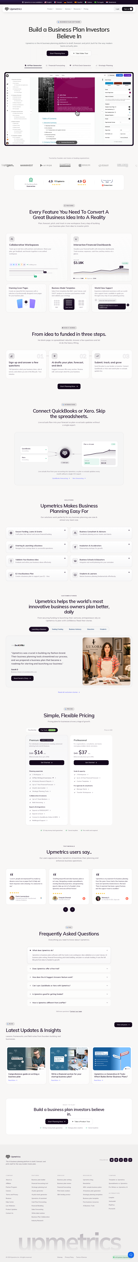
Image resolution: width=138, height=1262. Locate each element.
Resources (77, 9)
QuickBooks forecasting (60, 478)
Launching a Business (39, 629)
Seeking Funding (57, 629)
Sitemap (60, 1257)
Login (117, 9)
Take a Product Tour (82, 1122)
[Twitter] (121, 1160)
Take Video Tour (82, 53)
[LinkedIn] (125, 1160)
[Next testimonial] (72, 909)
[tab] (33, 66)
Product (50, 9)
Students (103, 629)
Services (68, 9)
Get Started (45, 762)
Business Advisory (75, 629)
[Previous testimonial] (65, 909)
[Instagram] (130, 1160)
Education (90, 629)
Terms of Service (81, 1257)
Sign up (126, 9)
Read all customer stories (68, 692)
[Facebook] (116, 1160)
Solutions (59, 9)
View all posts (122, 1025)
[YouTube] (112, 1160)
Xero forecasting (78, 478)
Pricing (86, 9)
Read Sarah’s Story (21, 678)
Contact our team (76, 1011)
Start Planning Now (57, 53)
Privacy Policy (69, 1257)
